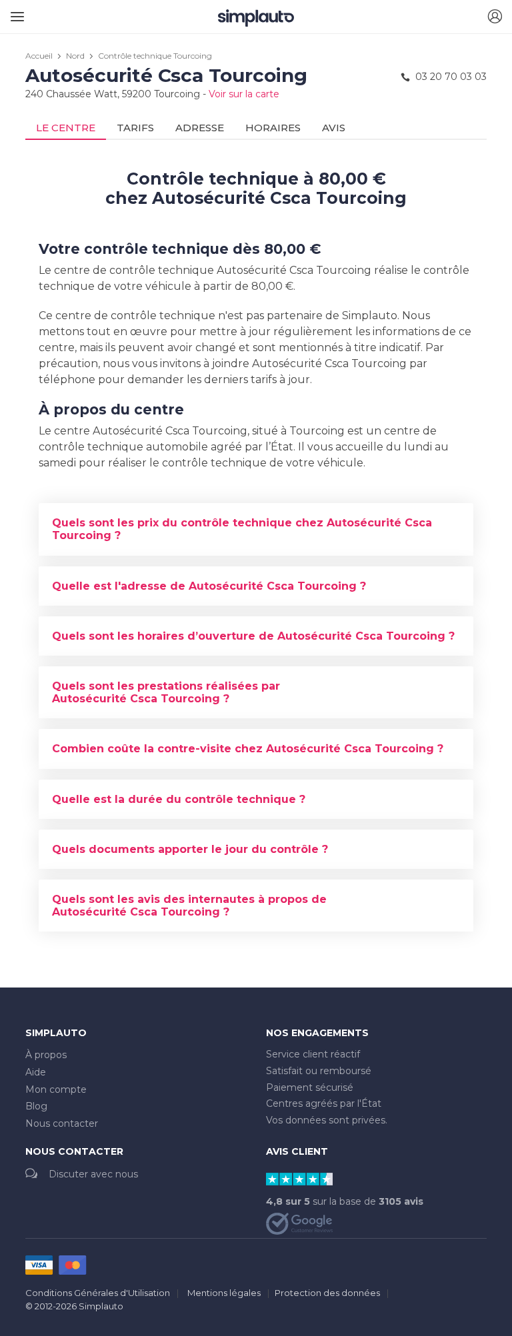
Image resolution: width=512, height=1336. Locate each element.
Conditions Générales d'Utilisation (97, 1292)
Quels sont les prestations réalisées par (166, 692)
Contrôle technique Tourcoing (155, 56)
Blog (36, 1106)
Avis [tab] (333, 127)
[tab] (256, 529)
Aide (35, 1072)
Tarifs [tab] (135, 127)
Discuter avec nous (93, 1174)
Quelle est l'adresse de (209, 586)
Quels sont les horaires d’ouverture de (253, 636)
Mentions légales (224, 1292)
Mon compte (56, 1089)
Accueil (39, 56)
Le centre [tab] (65, 127)
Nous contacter (61, 1123)
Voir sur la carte (244, 94)
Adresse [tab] (199, 127)
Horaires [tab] (273, 127)
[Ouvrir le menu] (15, 11)
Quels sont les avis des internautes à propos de (189, 905)
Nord (75, 56)
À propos (46, 1055)
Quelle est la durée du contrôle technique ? (178, 799)
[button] (494, 17)
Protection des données (327, 1292)
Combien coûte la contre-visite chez (247, 748)
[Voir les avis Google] (299, 1223)
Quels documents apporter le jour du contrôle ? (190, 849)
